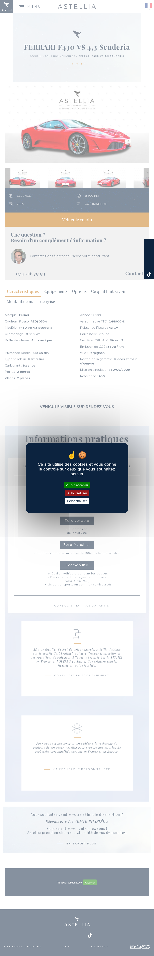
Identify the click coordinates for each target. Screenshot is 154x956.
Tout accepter (78, 485)
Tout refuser (78, 493)
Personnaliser (77, 501)
